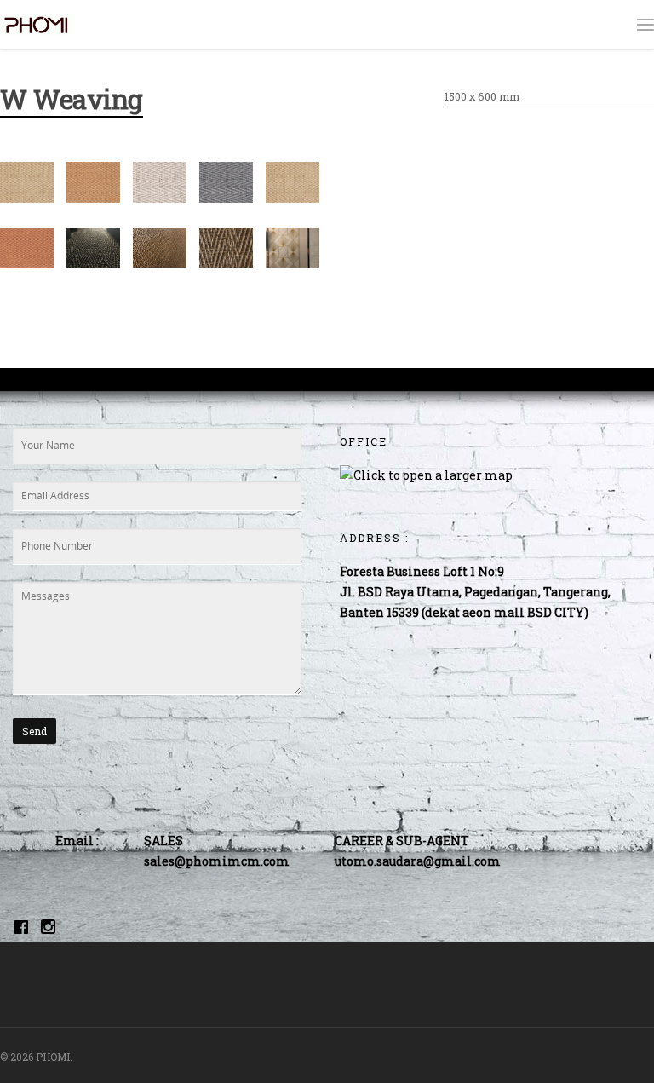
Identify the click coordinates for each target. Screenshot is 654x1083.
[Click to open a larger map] (426, 475)
